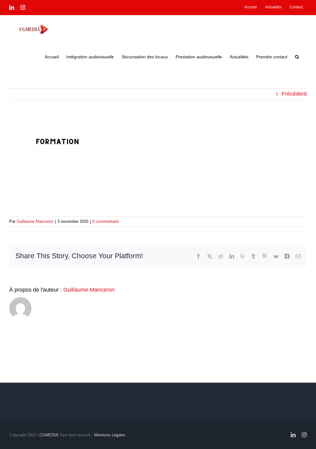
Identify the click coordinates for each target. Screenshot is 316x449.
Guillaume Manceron (35, 221)
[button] (297, 56)
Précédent (294, 94)
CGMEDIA (49, 435)
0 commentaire (105, 221)
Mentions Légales (110, 435)
